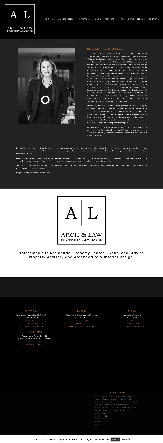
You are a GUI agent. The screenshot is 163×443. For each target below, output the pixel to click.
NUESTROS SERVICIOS (89, 19)
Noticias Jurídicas (102, 413)
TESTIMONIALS (127, 19)
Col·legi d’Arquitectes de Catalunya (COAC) (113, 404)
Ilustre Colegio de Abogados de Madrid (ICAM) (115, 396)
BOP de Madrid (101, 416)
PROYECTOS (110, 19)
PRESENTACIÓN (48, 19)
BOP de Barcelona (103, 419)
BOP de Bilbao (101, 421)
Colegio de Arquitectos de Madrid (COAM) (113, 399)
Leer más (125, 439)
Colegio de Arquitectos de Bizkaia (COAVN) (113, 410)
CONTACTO (154, 19)
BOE (97, 424)
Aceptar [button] (115, 439)
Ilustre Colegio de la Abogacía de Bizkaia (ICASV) (116, 407)
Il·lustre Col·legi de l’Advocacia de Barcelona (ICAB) (116, 402)
